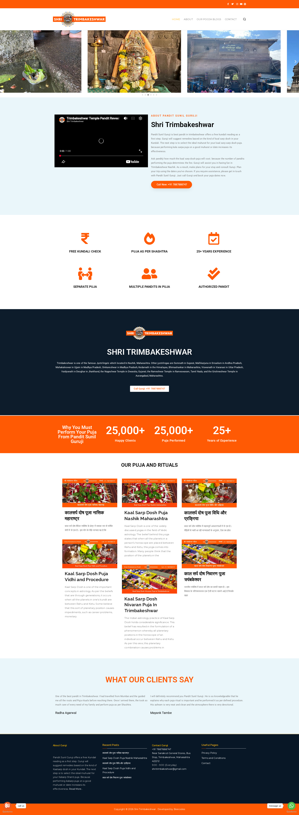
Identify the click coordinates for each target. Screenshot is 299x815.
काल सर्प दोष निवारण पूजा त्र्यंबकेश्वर (117, 777)
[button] (3, 62)
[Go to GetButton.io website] (7, 812)
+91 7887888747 (161, 749)
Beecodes (179, 809)
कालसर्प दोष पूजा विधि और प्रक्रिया (116, 763)
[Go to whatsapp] (291, 806)
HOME (176, 19)
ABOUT (188, 19)
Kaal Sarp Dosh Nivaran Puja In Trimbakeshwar (141, 604)
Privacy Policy (209, 752)
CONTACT (231, 19)
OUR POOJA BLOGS (209, 19)
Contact (206, 763)
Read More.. (75, 789)
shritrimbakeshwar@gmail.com (169, 769)
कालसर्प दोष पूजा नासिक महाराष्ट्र (115, 752)
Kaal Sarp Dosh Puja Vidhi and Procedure (118, 770)
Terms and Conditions (213, 758)
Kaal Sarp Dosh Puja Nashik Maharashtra (124, 758)
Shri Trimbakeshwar (145, 809)
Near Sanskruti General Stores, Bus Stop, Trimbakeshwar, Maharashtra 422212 (171, 757)
